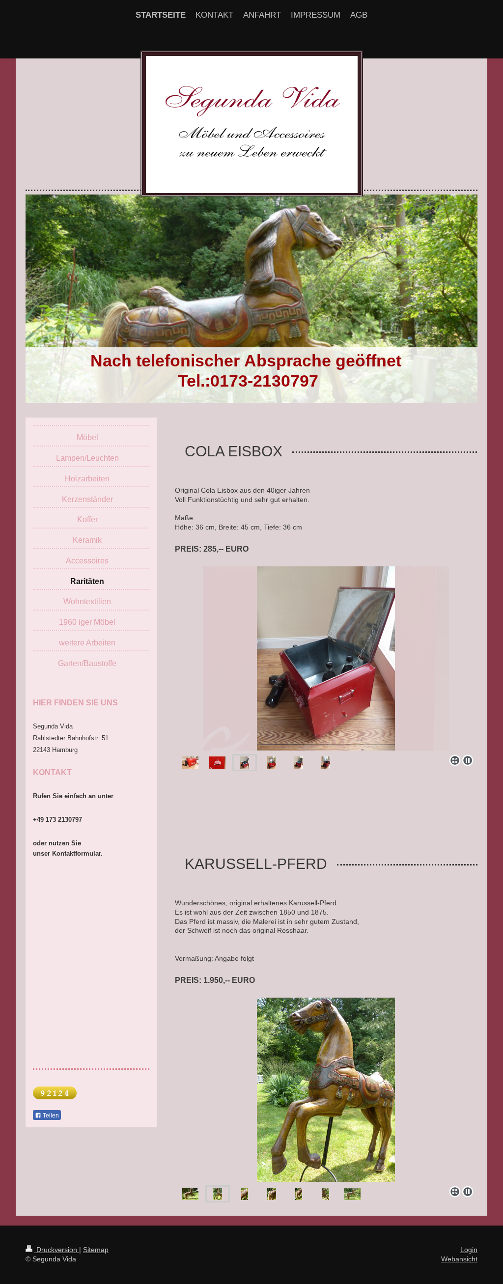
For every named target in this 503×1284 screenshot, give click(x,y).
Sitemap (96, 1250)
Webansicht (459, 1259)
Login (468, 1250)
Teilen (50, 1115)
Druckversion (56, 1250)
